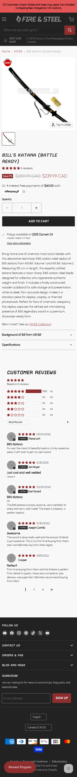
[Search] (69, 30)
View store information (19, 243)
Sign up (61, 698)
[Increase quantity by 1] (36, 208)
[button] (11, 168)
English (37, 717)
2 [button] (34, 589)
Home (6, 51)
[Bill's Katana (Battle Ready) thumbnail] (8, 139)
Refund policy (59, 761)
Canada (36, 727)
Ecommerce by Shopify (44, 769)
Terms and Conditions (35, 761)
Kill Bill (18, 51)
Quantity (7, 199)
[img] (27, 434)
